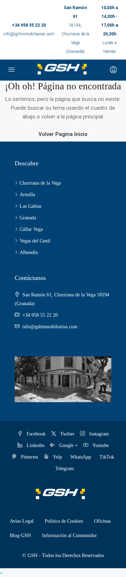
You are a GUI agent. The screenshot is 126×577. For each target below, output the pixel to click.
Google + (68, 445)
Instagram (98, 434)
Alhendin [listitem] (29, 252)
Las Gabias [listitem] (30, 206)
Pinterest (29, 457)
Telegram (64, 468)
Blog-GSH (20, 535)
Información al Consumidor (69, 535)
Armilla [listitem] (27, 194)
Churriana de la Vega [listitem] (40, 183)
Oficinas (102, 521)
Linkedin (34, 445)
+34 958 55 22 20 (29, 25)
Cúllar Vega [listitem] (31, 229)
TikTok (106, 457)
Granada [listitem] (28, 217)
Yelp (56, 457)
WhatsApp (80, 457)
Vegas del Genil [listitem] (35, 240)
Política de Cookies (64, 521)
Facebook (35, 434)
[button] (1, 572)
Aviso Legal (22, 521)
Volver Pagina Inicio (63, 134)
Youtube (100, 445)
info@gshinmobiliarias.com (29, 34)
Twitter (67, 434)
